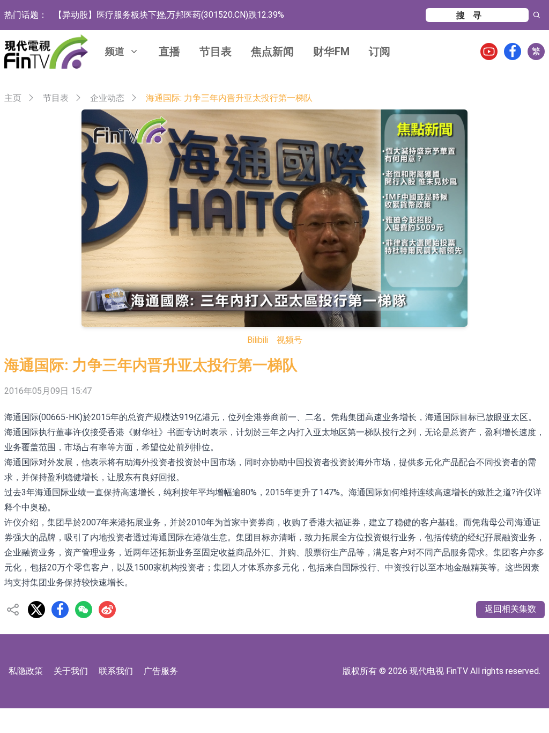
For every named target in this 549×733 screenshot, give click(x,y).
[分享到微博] (107, 609)
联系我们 (116, 671)
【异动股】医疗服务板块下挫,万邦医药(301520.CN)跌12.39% (169, 15)
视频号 (289, 340)
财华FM (331, 51)
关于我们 (71, 671)
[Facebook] (512, 51)
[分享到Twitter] (36, 609)
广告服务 (161, 671)
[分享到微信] (83, 609)
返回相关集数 (510, 609)
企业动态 (107, 98)
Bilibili (257, 340)
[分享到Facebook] (60, 609)
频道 (114, 51)
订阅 (379, 51)
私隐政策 (26, 671)
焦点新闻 (272, 51)
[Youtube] (489, 51)
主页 (12, 98)
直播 (169, 51)
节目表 (215, 51)
